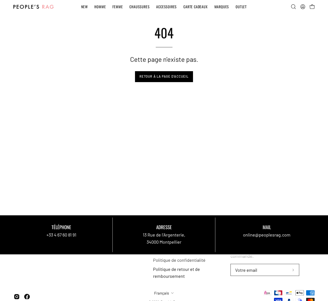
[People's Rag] (33, 7)
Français (161, 292)
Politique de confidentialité (179, 259)
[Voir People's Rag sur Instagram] (16, 296)
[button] (293, 6)
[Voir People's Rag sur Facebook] (27, 296)
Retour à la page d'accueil (164, 76)
